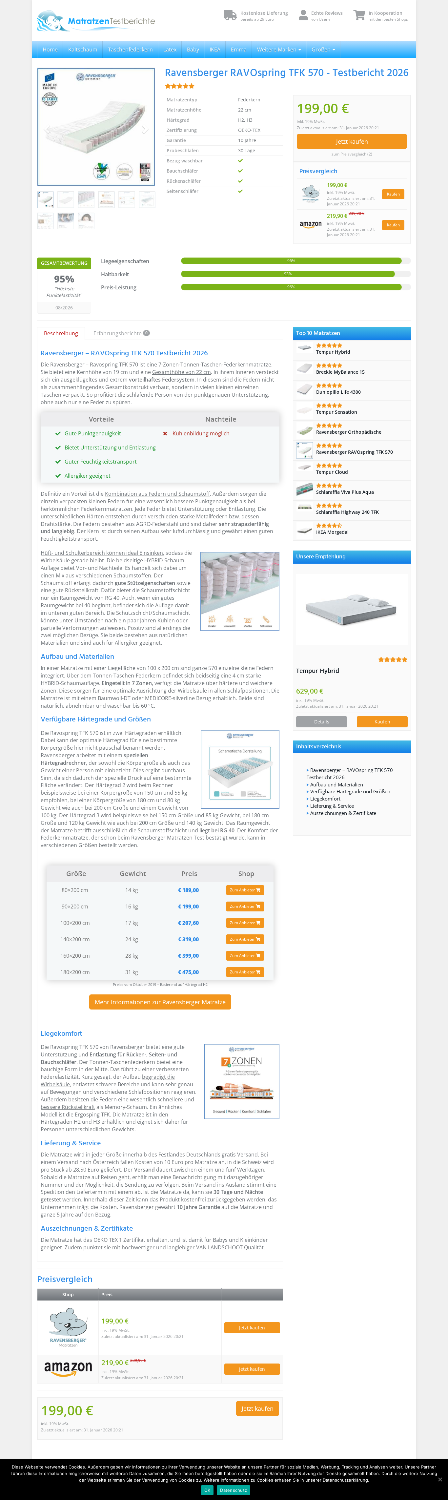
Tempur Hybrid (317, 671)
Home (50, 49)
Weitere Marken (277, 49)
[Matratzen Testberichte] (96, 20)
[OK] (440, 1479)
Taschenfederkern (130, 49)
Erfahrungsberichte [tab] (120, 333)
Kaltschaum (82, 49)
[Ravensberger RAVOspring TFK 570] (96, 127)
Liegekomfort (325, 798)
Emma (239, 49)
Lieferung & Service (332, 805)
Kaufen (393, 194)
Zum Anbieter (243, 890)
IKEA (215, 49)
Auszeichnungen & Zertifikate (343, 813)
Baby (193, 49)
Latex (169, 49)
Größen (322, 49)
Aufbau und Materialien (336, 784)
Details (321, 722)
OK (207, 1490)
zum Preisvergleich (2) (352, 154)
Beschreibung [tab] (61, 333)
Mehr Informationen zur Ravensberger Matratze (160, 1002)
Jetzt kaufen (352, 141)
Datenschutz (233, 1490)
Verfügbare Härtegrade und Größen (350, 791)
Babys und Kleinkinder (240, 1239)
